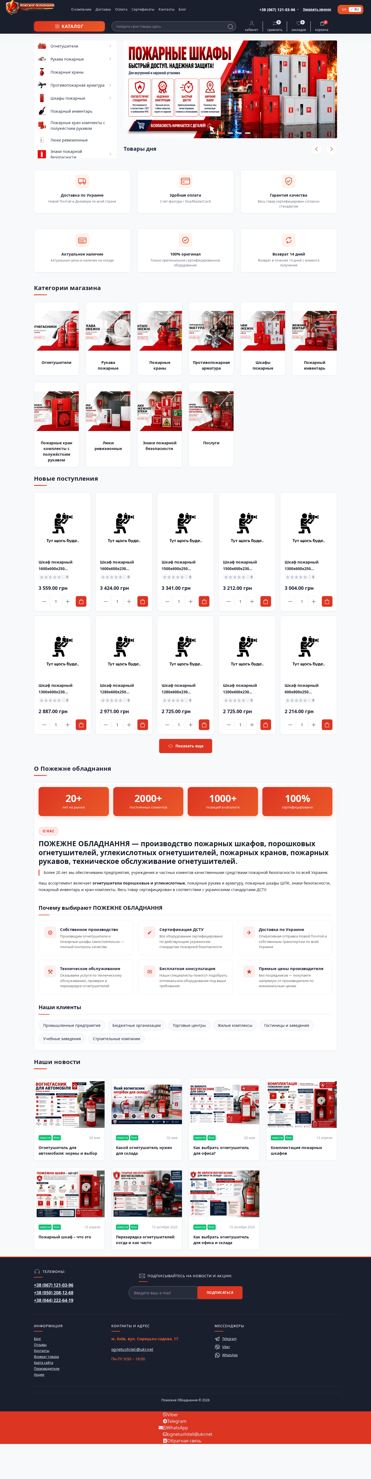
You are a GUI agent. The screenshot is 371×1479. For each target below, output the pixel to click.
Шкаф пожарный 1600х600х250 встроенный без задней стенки (62, 565)
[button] (213, 133)
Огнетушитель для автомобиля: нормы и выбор (68, 1150)
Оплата (121, 9)
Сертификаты (143, 9)
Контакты (166, 9)
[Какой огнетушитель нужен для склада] (147, 1104)
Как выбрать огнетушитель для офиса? (221, 1150)
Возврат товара (46, 1356)
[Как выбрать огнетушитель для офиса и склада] (224, 1194)
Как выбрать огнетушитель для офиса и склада (221, 1239)
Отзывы (40, 1344)
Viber (226, 1347)
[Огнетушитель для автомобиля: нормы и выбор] (69, 1104)
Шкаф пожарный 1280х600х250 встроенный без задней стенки (123, 689)
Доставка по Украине (82, 195)
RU (356, 9)
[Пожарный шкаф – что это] (69, 1194)
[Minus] (44, 601)
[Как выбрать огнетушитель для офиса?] (224, 1104)
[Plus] (67, 601)
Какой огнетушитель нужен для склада (144, 1150)
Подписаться (220, 1292)
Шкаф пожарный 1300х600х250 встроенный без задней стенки (308, 565)
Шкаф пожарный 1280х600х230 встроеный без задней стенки (184, 689)
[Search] (230, 27)
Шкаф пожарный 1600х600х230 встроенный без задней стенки (123, 565)
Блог (182, 9)
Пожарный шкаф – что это (65, 1236)
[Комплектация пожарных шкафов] (301, 1104)
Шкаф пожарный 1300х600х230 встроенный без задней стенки (62, 689)
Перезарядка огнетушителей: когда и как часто (145, 1239)
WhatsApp (230, 1355)
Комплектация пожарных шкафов (296, 1150)
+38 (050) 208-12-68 (53, 1293)
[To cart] (81, 601)
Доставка (103, 9)
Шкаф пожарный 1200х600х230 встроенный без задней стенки (247, 689)
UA (344, 9)
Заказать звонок (317, 9)
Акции (39, 1374)
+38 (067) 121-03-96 (53, 1285)
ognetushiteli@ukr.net (132, 1349)
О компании (81, 9)
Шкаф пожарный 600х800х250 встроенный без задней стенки (308, 689)
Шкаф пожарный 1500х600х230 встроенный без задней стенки (247, 565)
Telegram (229, 1338)
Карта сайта (43, 1362)
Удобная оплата (185, 195)
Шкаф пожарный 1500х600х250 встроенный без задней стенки (185, 565)
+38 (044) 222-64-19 (53, 1300)
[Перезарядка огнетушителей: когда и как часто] (147, 1194)
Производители (46, 1368)
